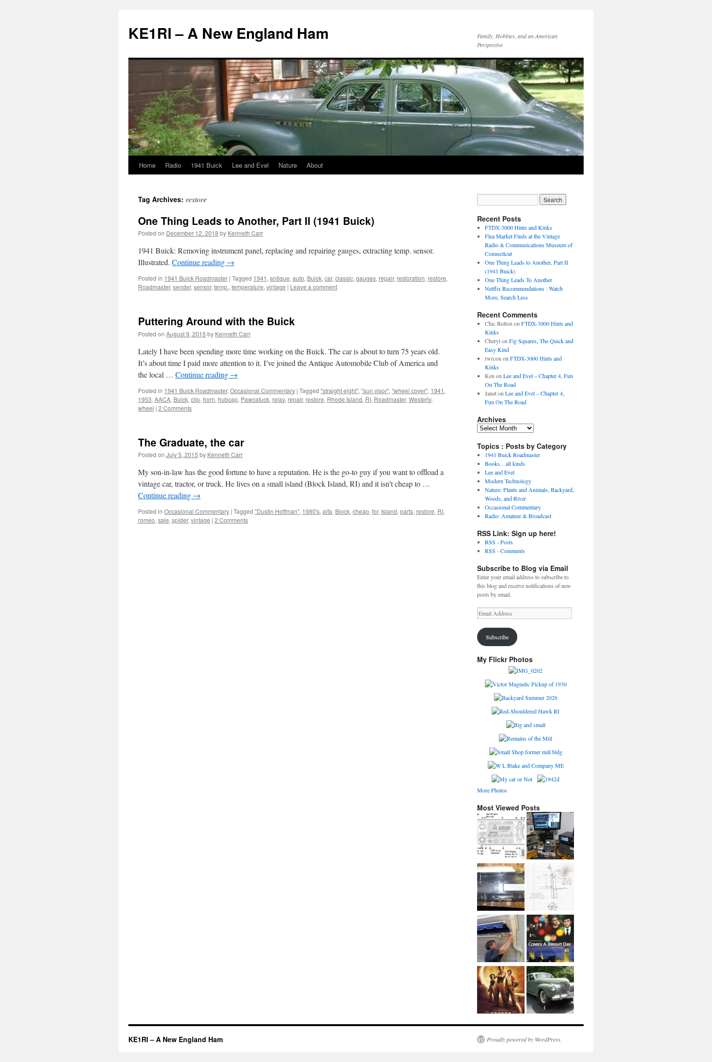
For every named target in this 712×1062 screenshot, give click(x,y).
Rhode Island (344, 399)
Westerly (420, 399)
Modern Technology (508, 481)
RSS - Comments (505, 551)
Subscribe (497, 637)
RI (368, 399)
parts (406, 511)
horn (209, 399)
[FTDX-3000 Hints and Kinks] (550, 836)
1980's (311, 511)
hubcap (228, 399)
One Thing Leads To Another (518, 280)
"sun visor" (375, 390)
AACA (162, 399)
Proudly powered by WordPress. (524, 1039)
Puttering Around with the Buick (216, 321)
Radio (173, 165)
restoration (411, 278)
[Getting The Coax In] (501, 939)
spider (180, 520)
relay (278, 399)
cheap (361, 511)
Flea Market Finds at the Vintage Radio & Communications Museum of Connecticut (529, 244)
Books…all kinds (505, 463)
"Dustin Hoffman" (277, 511)
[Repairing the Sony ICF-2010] (501, 888)
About (315, 165)
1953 (145, 399)
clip (195, 399)
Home (147, 165)
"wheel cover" (410, 390)
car (328, 278)
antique (280, 278)
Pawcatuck (255, 399)
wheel (146, 408)
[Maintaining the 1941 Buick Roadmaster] (550, 990)
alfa (327, 511)
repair (386, 278)
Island (389, 511)
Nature (288, 165)
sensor (202, 287)
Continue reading (203, 262)
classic (344, 278)
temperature (247, 287)
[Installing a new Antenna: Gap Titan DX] (550, 888)
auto (298, 278)
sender (182, 287)
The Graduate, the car (191, 442)
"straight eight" (339, 390)
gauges (366, 278)
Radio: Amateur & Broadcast (518, 516)
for (375, 511)
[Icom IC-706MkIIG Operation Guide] (501, 836)
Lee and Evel (250, 165)
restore (437, 278)
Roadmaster (154, 287)
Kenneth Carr (245, 233)
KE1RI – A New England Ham (228, 32)
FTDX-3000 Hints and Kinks (518, 227)
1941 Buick (206, 165)
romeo (146, 520)
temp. (221, 287)
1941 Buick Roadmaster (196, 278)
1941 (260, 278)
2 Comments (175, 408)
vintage (276, 287)
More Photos (492, 790)
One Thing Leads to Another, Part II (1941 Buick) (256, 220)
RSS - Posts (499, 542)
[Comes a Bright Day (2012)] (550, 939)
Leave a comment (313, 287)
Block (342, 511)
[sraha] (501, 990)
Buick (314, 278)
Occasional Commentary (262, 390)
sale (163, 520)
